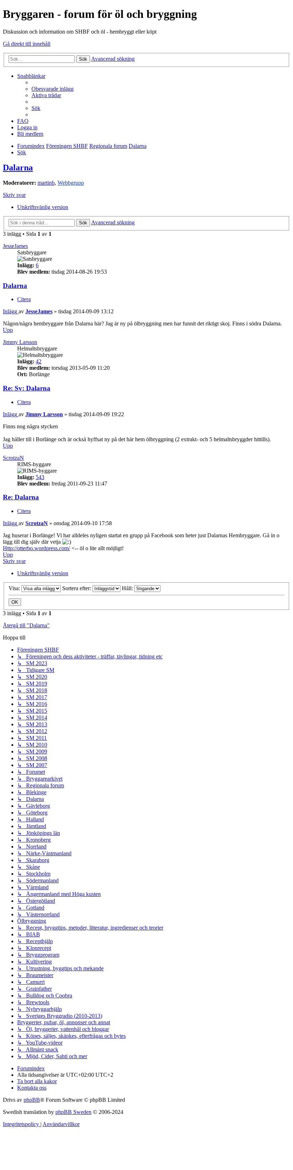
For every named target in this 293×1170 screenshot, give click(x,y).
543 (40, 477)
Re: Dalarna (21, 497)
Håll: (128, 588)
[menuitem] (52, 89)
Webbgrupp (71, 183)
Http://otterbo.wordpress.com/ (36, 548)
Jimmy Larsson (20, 342)
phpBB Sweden (73, 1112)
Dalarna (18, 167)
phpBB (32, 1100)
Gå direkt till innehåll (26, 44)
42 (38, 361)
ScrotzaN (13, 458)
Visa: (15, 588)
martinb (46, 183)
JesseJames (15, 246)
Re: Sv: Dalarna (26, 388)
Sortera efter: (77, 588)
